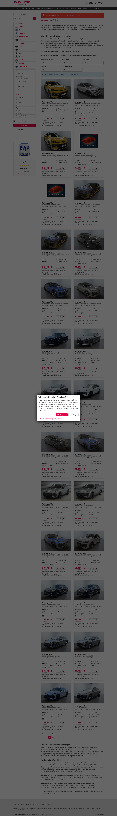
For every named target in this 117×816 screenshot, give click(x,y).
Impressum (58, 419)
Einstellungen (73, 415)
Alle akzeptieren (61, 415)
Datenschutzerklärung (45, 419)
